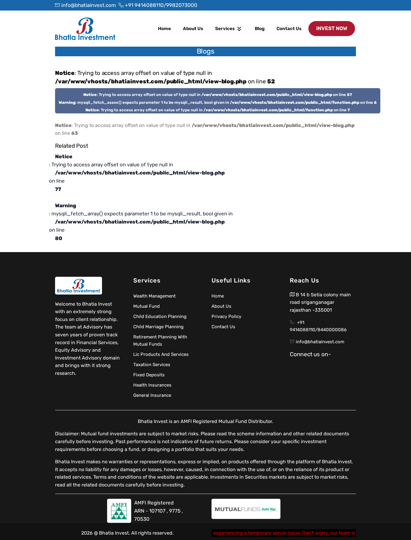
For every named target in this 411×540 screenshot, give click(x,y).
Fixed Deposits (149, 375)
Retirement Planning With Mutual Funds (160, 340)
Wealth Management (154, 296)
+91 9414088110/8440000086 (318, 326)
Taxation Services (151, 364)
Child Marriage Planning (158, 326)
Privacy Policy (226, 316)
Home (164, 28)
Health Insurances (152, 385)
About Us (193, 28)
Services (225, 28)
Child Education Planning (160, 316)
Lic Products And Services (161, 354)
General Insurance (152, 395)
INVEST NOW (331, 28)
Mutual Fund (146, 306)
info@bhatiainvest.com (320, 341)
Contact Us (289, 28)
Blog (259, 28)
